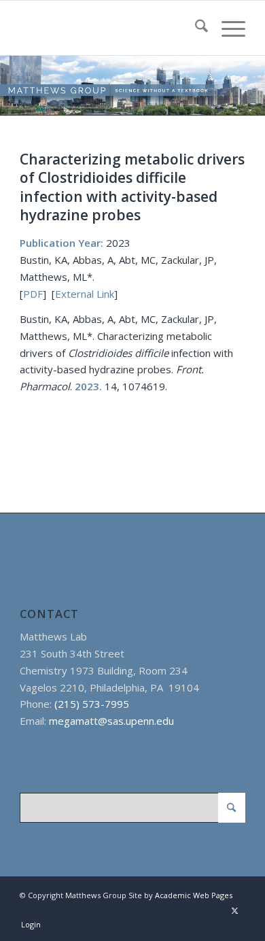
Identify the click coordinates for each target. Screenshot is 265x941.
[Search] (194, 28)
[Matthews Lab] (110, 28)
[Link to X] (235, 910)
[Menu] (226, 28)
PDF (33, 294)
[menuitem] (194, 28)
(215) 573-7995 (91, 704)
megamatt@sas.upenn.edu (111, 721)
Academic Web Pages (193, 895)
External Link (84, 294)
